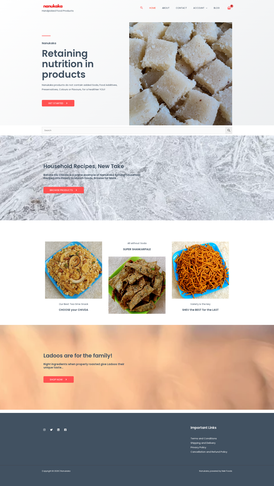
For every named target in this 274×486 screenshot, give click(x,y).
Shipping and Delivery (203, 443)
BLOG (217, 8)
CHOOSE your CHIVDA (73, 310)
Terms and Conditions (204, 438)
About (166, 8)
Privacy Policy (198, 447)
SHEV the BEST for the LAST (200, 310)
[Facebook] (65, 429)
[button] (141, 8)
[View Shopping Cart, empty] (229, 8)
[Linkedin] (58, 429)
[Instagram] (44, 429)
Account (198, 8)
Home (152, 8)
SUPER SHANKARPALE (137, 249)
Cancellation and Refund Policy (209, 451)
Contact (181, 8)
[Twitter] (51, 429)
